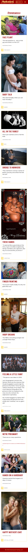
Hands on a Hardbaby (12, 475)
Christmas (7, 258)
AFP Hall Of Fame (8, 540)
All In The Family (10, 131)
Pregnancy (7, 50)
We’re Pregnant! (10, 434)
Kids (5, 144)
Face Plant (7, 37)
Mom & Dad (7, 449)
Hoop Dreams (8, 334)
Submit (20, 2)
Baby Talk (7, 94)
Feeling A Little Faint (12, 374)
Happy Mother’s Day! (12, 532)
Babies (6, 107)
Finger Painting (9, 281)
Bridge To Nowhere (11, 167)
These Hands (8, 241)
